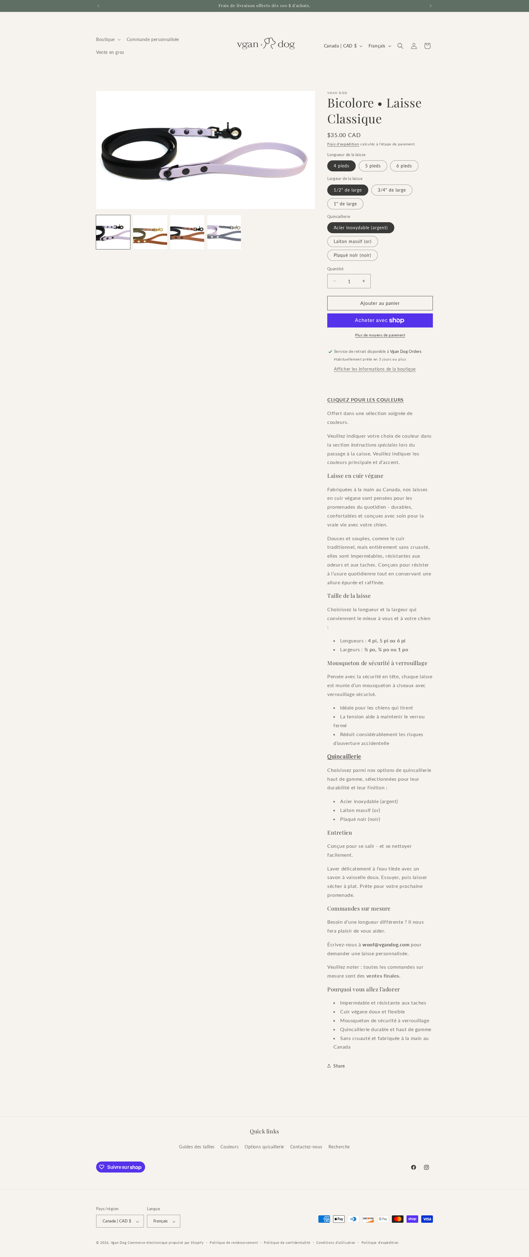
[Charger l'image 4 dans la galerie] (224, 232)
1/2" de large (348, 190)
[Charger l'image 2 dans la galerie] (150, 232)
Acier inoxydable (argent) (361, 227)
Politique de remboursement (234, 1242)
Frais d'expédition (343, 144)
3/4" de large (392, 190)
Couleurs (229, 1146)
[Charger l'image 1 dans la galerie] (113, 232)
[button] (107, 39)
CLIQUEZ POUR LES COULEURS (365, 399)
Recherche (339, 1146)
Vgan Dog (119, 1243)
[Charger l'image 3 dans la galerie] (187, 232)
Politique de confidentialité (287, 1242)
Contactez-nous (306, 1146)
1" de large (345, 203)
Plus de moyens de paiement (380, 335)
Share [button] (339, 1065)
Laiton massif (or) (353, 241)
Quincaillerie (344, 756)
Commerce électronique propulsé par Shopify (166, 1243)
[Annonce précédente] (98, 6)
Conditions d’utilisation (335, 1242)
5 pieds (373, 165)
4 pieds (341, 165)
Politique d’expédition (380, 1242)
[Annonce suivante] (430, 6)
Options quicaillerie (264, 1146)
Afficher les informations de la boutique (375, 369)
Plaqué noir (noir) (352, 255)
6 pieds (404, 165)
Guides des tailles (197, 1146)
